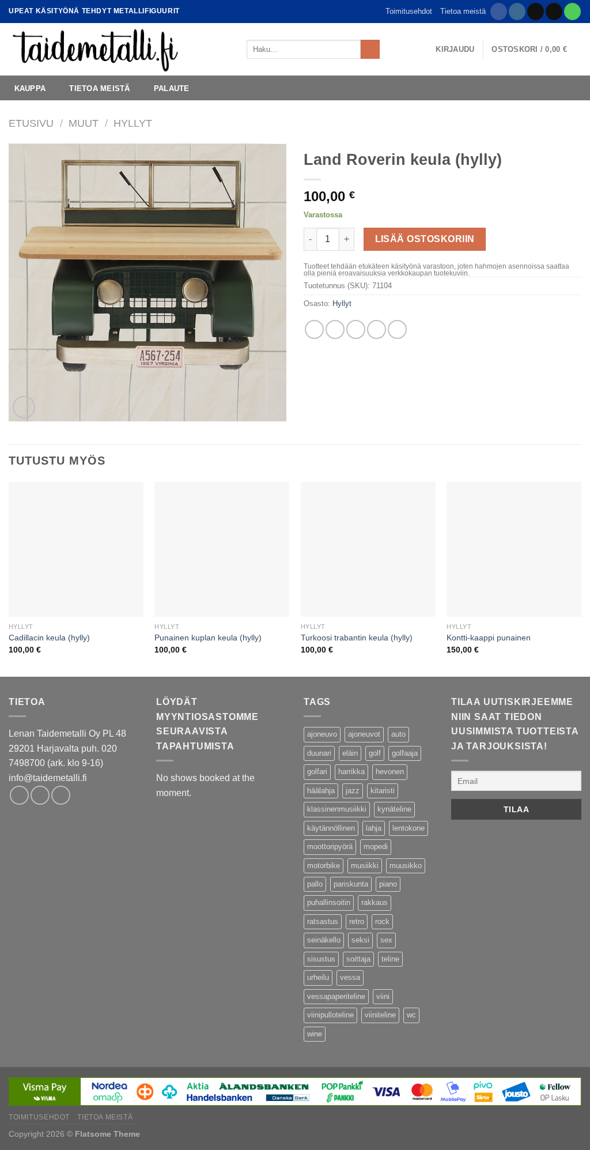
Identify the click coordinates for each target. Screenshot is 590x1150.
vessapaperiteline (336, 996)
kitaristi (382, 790)
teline (390, 959)
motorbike (323, 865)
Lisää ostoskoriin (425, 239)
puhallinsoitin (328, 902)
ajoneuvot (364, 734)
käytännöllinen (331, 828)
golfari (317, 771)
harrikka (351, 771)
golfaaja (405, 753)
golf (375, 753)
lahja (373, 828)
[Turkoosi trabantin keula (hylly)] (368, 549)
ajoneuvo (322, 734)
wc (411, 1015)
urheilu (318, 977)
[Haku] (392, 49)
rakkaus (374, 902)
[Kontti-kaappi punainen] (514, 549)
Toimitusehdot (408, 11)
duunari (319, 753)
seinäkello (324, 940)
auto (398, 734)
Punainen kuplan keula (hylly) (208, 637)
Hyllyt (133, 123)
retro (356, 921)
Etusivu (31, 123)
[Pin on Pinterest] (376, 329)
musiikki (365, 865)
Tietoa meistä (463, 11)
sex (386, 940)
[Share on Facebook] (314, 329)
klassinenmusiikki (336, 809)
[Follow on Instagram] (517, 11)
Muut (84, 123)
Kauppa (30, 88)
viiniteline (380, 1015)
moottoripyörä (330, 846)
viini (382, 996)
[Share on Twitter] (335, 329)
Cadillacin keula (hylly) (49, 637)
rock (382, 921)
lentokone (408, 828)
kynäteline (394, 809)
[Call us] (572, 11)
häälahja (321, 790)
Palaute (172, 88)
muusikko (405, 865)
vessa (350, 977)
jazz (353, 790)
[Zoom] (24, 407)
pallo (315, 884)
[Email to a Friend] (355, 329)
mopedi (376, 846)
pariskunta (351, 884)
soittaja (358, 959)
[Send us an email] (554, 11)
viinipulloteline (330, 1015)
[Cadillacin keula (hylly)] (76, 549)
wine (314, 1034)
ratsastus (322, 921)
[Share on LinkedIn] (397, 329)
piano (388, 884)
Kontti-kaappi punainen (489, 637)
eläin (350, 753)
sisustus (321, 959)
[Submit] (370, 49)
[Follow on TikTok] (535, 11)
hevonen (390, 771)
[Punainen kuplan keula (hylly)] (221, 549)
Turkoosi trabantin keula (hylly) (357, 637)
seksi (360, 940)
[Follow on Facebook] (498, 11)
